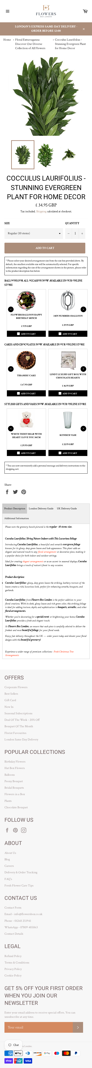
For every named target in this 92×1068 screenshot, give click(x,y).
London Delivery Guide (41, 508)
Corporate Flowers (15, 687)
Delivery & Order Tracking (20, 872)
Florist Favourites (15, 733)
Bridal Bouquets (14, 788)
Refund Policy (12, 956)
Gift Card (10, 700)
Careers (9, 866)
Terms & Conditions (16, 963)
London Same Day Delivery (21, 740)
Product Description (14, 508)
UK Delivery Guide (67, 508)
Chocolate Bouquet (16, 807)
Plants (8, 801)
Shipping (41, 211)
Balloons (9, 775)
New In (8, 707)
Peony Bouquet (13, 781)
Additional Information (16, 518)
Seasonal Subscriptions (18, 713)
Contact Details (13, 934)
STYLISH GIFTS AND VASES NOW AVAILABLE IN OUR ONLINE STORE (45, 404)
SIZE (7, 223)
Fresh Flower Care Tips (18, 886)
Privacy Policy (13, 969)
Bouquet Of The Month (18, 726)
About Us (10, 853)
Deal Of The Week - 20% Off (22, 720)
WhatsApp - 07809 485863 (21, 927)
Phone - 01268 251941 (17, 921)
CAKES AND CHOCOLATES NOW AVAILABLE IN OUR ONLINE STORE (44, 344)
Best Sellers (11, 694)
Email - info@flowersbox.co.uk (23, 914)
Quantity (72, 223)
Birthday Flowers (14, 762)
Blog (7, 859)
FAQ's (8, 879)
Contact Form (12, 908)
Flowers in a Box (14, 794)
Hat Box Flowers (14, 768)
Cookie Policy (12, 976)
